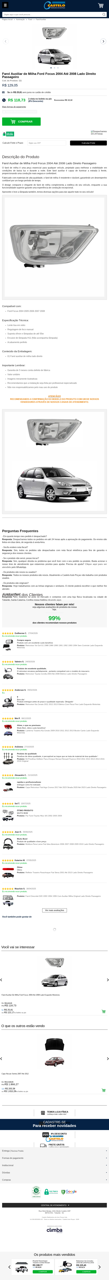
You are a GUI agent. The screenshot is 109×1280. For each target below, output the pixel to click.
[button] (51, 68)
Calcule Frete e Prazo (13, 143)
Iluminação (20, 19)
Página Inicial (7, 19)
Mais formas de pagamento (14, 107)
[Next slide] (103, 41)
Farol (30, 19)
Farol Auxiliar (41, 19)
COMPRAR (43, 1272)
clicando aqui (54, 600)
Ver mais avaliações (54, 910)
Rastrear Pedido (17, 1151)
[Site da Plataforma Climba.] (54, 1229)
